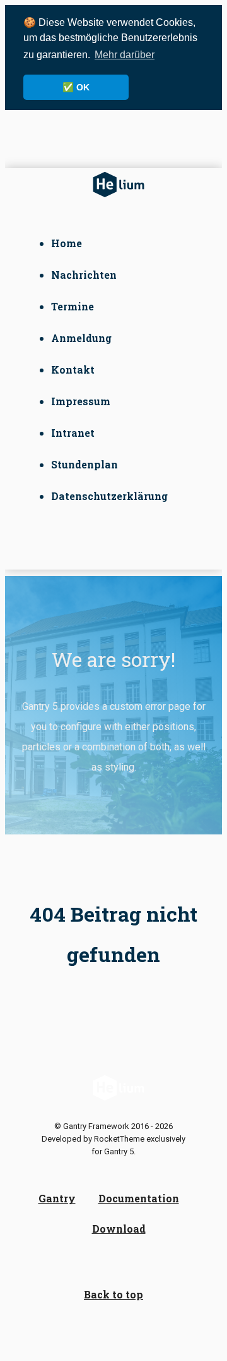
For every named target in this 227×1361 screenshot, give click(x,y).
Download (119, 1228)
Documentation (138, 1198)
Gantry (57, 1198)
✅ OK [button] (76, 87)
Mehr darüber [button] (124, 54)
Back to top (113, 1294)
